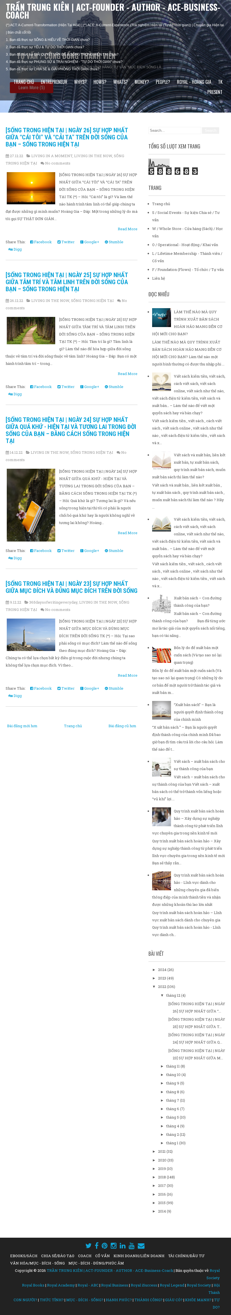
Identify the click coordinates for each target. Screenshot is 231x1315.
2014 (162, 1211)
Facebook (42, 241)
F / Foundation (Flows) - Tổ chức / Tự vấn (188, 269)
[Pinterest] (105, 1245)
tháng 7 (173, 1100)
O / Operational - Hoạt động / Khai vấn (185, 244)
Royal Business (114, 1285)
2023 (162, 978)
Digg (17, 249)
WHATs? (120, 81)
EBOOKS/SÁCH (23, 1255)
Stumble (115, 241)
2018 (162, 1177)
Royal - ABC (88, 1285)
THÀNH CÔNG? (148, 1299)
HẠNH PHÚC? (119, 1299)
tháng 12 (173, 995)
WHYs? (80, 81)
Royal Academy (61, 1285)
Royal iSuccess (144, 1285)
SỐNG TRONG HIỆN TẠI (92, 300)
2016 (162, 1194)
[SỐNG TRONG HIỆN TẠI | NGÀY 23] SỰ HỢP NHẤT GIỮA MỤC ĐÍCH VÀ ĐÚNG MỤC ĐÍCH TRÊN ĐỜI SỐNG (71, 587)
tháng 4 (173, 1125)
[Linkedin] (123, 1245)
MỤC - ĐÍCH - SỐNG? (84, 1299)
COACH (85, 1255)
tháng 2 (173, 1134)
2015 (162, 1202)
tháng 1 (172, 1142)
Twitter (68, 241)
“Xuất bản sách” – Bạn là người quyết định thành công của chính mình (198, 712)
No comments (57, 163)
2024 (162, 969)
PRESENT (215, 92)
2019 (162, 1168)
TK (220, 81)
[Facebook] (97, 1245)
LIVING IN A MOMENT (51, 155)
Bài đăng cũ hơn (122, 725)
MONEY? (142, 81)
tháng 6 (173, 1108)
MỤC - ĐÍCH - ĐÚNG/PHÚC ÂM (96, 1263)
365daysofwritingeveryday (53, 602)
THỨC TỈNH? (52, 1299)
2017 (162, 1185)
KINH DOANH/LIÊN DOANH (139, 1255)
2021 (162, 1151)
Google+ (91, 241)
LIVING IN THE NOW (93, 155)
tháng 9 (173, 1083)
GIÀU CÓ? (174, 1299)
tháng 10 (173, 1074)
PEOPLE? (163, 81)
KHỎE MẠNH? (198, 1299)
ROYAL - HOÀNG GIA (194, 81)
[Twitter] (88, 1245)
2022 (162, 986)
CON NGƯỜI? (25, 1299)
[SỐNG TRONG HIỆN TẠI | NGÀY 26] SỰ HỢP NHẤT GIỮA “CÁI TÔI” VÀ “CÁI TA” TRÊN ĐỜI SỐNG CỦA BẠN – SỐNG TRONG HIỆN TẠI (67, 137)
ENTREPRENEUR (54, 81)
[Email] (141, 1245)
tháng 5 (173, 1117)
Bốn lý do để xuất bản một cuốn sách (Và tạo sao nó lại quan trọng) (197, 655)
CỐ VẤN (102, 1255)
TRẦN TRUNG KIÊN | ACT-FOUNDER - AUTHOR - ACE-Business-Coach (113, 11)
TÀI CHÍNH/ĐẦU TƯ (186, 1255)
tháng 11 (173, 1066)
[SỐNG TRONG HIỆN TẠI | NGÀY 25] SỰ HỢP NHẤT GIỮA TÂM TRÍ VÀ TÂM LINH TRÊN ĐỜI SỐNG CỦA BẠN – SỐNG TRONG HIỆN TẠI (67, 282)
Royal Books (33, 1285)
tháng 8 (173, 1091)
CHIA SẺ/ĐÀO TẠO (57, 1255)
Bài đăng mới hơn (22, 725)
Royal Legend (172, 1285)
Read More (127, 228)
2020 (162, 1160)
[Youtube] (132, 1245)
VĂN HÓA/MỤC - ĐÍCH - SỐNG (37, 1263)
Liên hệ (158, 278)
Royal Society (199, 1285)
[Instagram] (114, 1245)
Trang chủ (24, 81)
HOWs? (100, 81)
